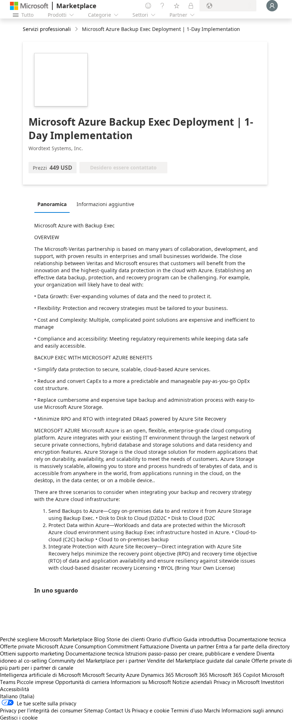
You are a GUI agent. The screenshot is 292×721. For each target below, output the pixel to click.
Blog (99, 639)
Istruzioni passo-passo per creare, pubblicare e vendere (190, 653)
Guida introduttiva (204, 639)
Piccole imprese (35, 681)
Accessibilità (14, 689)
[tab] (53, 204)
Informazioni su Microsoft (141, 681)
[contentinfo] (77, 29)
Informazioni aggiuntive (105, 204)
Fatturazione (154, 646)
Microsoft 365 (191, 674)
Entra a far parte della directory (253, 646)
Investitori (272, 681)
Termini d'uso (187, 710)
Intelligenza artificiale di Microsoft (40, 674)
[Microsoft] (29, 6)
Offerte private (17, 646)
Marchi (212, 710)
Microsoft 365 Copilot (234, 674)
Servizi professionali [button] (47, 29)
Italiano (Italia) (17, 696)
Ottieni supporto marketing (32, 653)
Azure (133, 674)
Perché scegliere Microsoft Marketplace (46, 639)
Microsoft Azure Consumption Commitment (88, 646)
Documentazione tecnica (257, 639)
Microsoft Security (103, 674)
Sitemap (94, 710)
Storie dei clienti (125, 639)
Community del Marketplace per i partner (97, 660)
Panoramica (52, 204)
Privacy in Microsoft (237, 681)
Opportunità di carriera (82, 681)
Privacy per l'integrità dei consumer (41, 710)
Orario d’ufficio (164, 639)
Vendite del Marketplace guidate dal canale (198, 660)
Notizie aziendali (192, 681)
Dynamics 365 (157, 674)
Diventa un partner (192, 646)
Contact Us (117, 710)
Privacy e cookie (151, 710)
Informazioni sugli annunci (252, 710)
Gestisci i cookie (19, 717)
